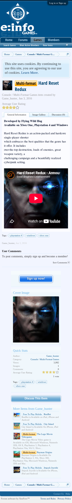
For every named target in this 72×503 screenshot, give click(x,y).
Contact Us (59, 494)
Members (53, 40)
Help (68, 494)
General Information (16, 114)
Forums (23, 40)
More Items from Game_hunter (32, 408)
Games (38, 40)
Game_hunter (9, 98)
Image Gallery (39, 114)
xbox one (44, 235)
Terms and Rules (48, 498)
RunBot (37, 414)
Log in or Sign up (57, 3)
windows (31, 235)
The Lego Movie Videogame (37, 435)
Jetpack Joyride (40, 468)
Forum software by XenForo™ (15, 498)
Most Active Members (29, 45)
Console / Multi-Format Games (19, 94)
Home (8, 40)
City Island (38, 424)
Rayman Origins (37, 452)
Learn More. (30, 73)
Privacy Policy (64, 498)
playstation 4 (16, 235)
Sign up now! (36, 278)
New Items (48, 45)
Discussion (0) (58, 114)
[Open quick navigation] (67, 54)
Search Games (10, 45)
